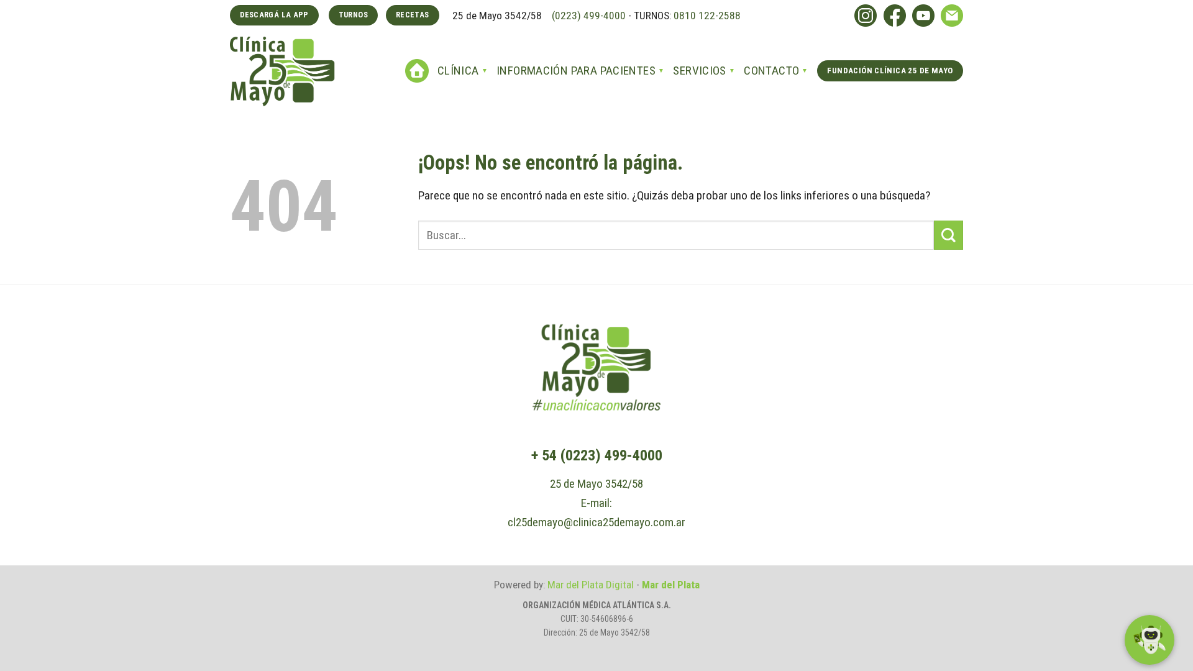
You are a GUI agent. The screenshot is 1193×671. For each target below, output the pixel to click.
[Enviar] (948, 235)
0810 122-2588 (707, 15)
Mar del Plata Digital (590, 584)
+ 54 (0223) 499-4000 (596, 455)
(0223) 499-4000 (587, 15)
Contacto (771, 70)
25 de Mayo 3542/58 (596, 484)
